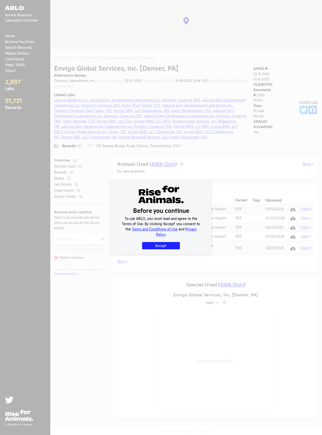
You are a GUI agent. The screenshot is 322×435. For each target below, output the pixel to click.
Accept (160, 245)
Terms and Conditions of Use (155, 228)
